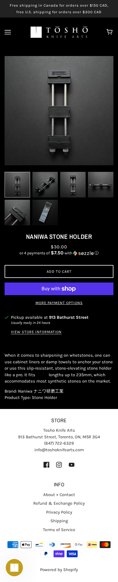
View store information (36, 332)
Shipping (59, 520)
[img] (46, 464)
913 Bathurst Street (68, 317)
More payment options (59, 303)
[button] (59, 253)
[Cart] (110, 32)
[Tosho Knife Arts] (59, 31)
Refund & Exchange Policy (59, 503)
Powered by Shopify (59, 569)
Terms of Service (59, 529)
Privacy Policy (59, 512)
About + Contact (59, 494)
